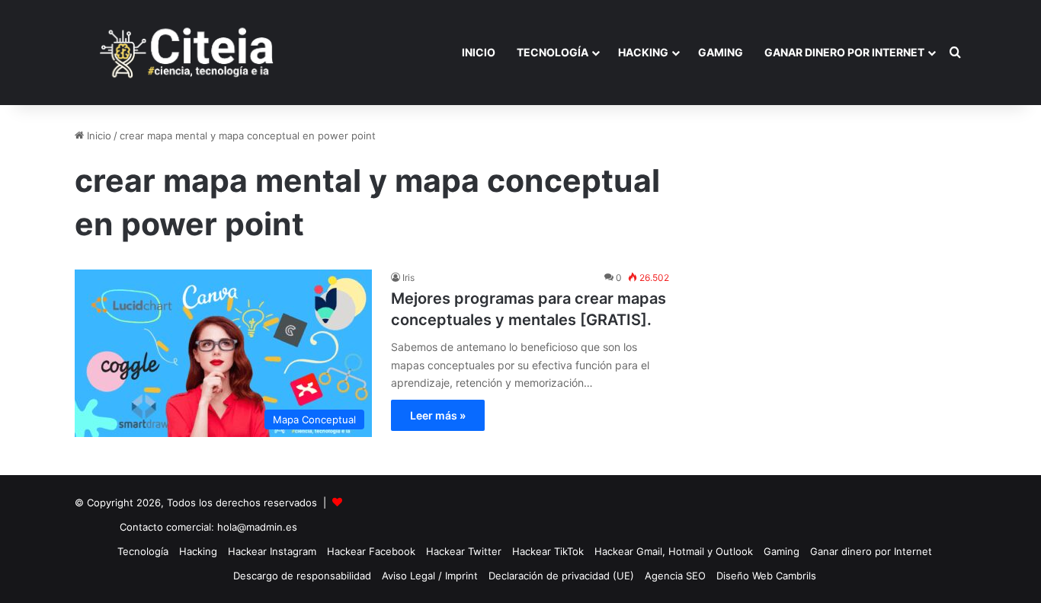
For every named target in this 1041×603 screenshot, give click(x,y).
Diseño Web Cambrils (766, 576)
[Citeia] (188, 52)
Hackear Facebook (371, 551)
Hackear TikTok (548, 551)
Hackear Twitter (463, 551)
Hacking (643, 52)
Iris (408, 277)
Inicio (478, 52)
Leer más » (438, 415)
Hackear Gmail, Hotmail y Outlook (673, 551)
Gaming (720, 52)
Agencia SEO (675, 576)
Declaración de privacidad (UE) (561, 576)
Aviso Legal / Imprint (430, 576)
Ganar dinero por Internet (844, 52)
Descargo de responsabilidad (302, 576)
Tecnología (552, 52)
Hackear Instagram (272, 551)
